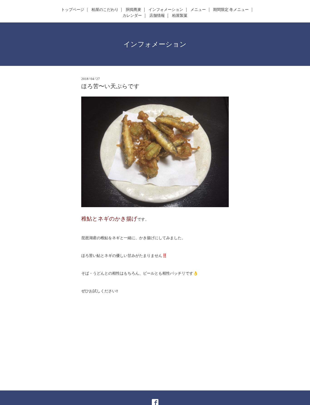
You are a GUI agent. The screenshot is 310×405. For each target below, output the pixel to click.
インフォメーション (165, 10)
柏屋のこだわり (104, 10)
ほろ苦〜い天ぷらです (110, 86)
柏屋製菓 (179, 16)
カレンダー (132, 16)
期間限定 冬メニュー (231, 10)
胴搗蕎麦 (133, 10)
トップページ (72, 10)
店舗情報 (157, 16)
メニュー (198, 10)
